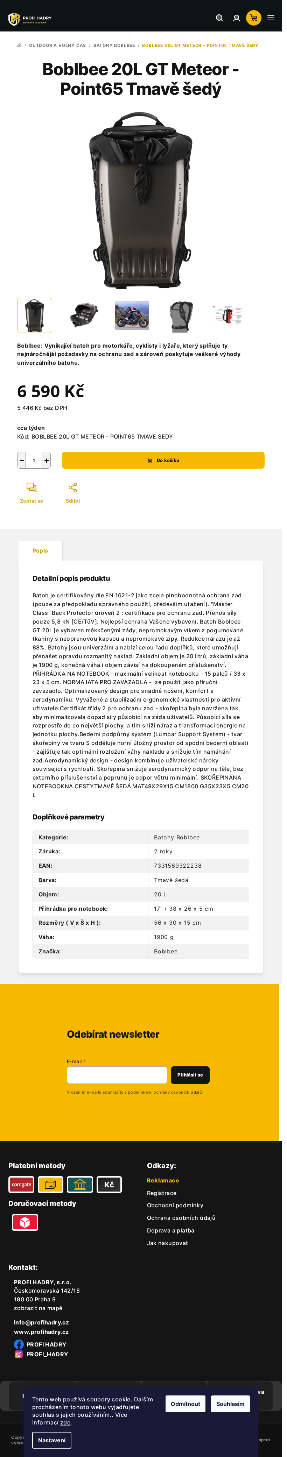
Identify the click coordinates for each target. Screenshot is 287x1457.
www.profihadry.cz (41, 1331)
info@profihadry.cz (41, 1322)
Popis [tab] (40, 550)
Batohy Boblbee (177, 837)
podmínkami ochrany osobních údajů (165, 1092)
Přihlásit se (190, 1075)
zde (65, 1422)
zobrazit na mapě (38, 1308)
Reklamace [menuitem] (163, 1180)
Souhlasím (230, 1403)
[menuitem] (162, 1192)
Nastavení (51, 1440)
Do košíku (168, 460)
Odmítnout (185, 1403)
